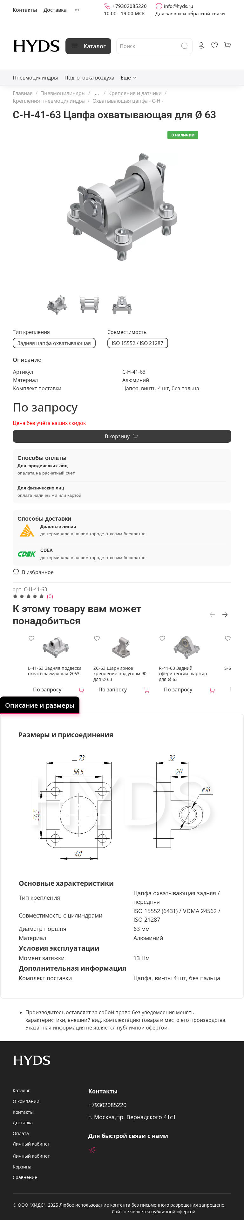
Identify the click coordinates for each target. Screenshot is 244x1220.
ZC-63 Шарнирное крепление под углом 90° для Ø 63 (120, 673)
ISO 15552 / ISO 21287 (137, 343)
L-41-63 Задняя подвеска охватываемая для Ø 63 (55, 670)
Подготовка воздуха (89, 77)
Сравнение (25, 1177)
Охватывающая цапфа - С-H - (127, 100)
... (97, 93)
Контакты (25, 9)
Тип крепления (31, 332)
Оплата (21, 1133)
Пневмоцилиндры (35, 77)
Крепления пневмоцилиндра (49, 100)
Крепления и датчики (135, 93)
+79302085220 (129, 6)
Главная (23, 93)
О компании (26, 1101)
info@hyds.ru (178, 6)
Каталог (95, 46)
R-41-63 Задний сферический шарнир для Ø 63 (183, 673)
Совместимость (126, 332)
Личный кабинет (31, 1144)
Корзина (22, 1167)
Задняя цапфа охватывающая (54, 343)
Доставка (55, 9)
